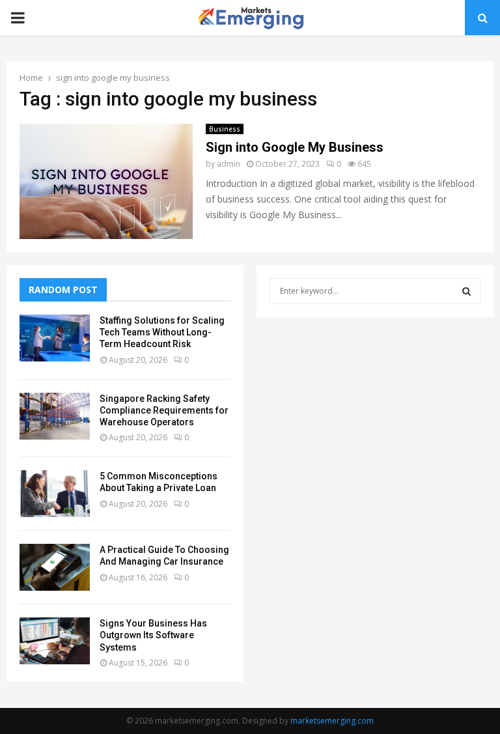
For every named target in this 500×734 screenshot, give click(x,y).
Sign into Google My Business (294, 147)
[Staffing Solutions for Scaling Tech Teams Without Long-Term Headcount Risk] (55, 338)
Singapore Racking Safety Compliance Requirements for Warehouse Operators (164, 410)
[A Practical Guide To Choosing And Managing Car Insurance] (55, 567)
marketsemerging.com (332, 720)
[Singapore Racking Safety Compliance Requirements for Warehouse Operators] (55, 416)
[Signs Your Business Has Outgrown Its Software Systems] (55, 640)
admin (228, 163)
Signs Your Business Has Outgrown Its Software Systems (153, 635)
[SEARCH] (466, 291)
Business (224, 129)
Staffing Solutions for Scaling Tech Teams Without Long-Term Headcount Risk (162, 332)
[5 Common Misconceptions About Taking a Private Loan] (55, 493)
